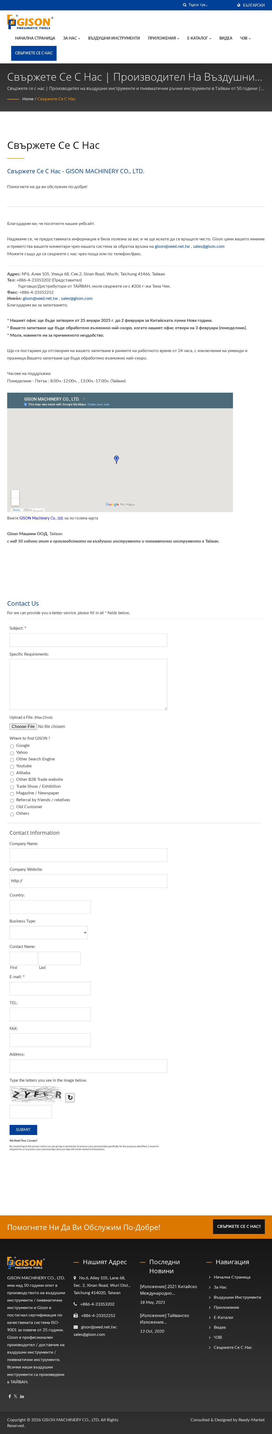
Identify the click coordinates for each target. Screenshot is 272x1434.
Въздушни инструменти (114, 38)
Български (254, 5)
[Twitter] (16, 1397)
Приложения (162, 38)
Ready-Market (252, 1420)
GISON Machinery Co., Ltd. (41, 518)
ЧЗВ (244, 38)
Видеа (225, 38)
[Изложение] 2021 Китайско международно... (168, 1290)
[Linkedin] (22, 1397)
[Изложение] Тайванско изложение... (164, 1318)
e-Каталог (198, 38)
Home (27, 99)
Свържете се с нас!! (239, 1227)
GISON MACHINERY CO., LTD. (71, 1420)
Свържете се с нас (34, 53)
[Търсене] (185, 5)
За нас (70, 38)
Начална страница (35, 38)
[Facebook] (9, 1397)
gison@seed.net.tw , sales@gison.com (189, 246)
